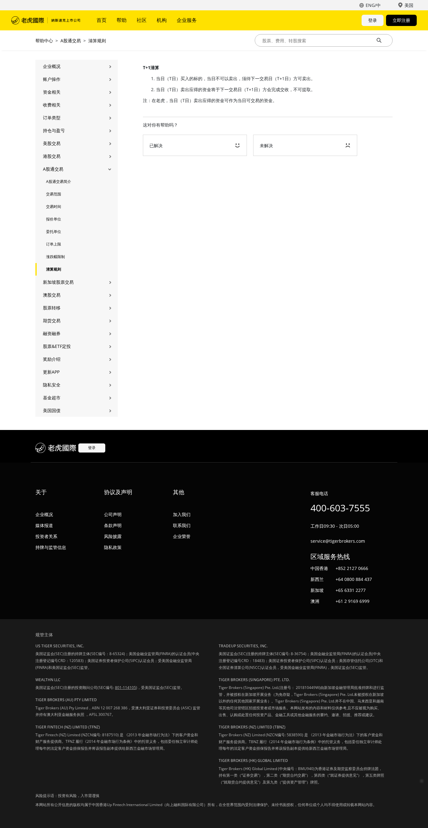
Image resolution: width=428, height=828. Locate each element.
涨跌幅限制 (55, 256)
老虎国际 (45, 20)
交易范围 (53, 194)
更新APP (51, 372)
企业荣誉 (182, 536)
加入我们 (182, 514)
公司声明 (113, 514)
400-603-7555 (340, 507)
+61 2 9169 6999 (352, 601)
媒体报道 (44, 525)
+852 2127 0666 (352, 568)
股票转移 (51, 308)
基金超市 (51, 398)
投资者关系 (46, 536)
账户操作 (51, 79)
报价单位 (53, 219)
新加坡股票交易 (58, 282)
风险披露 (113, 536)
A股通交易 (70, 41)
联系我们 (182, 525)
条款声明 (113, 525)
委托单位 (53, 231)
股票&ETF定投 (57, 346)
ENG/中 (373, 5)
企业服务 (187, 20)
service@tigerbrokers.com (338, 541)
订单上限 (53, 244)
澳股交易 (51, 295)
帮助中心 (44, 41)
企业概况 (51, 66)
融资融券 (51, 333)
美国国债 (51, 410)
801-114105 (125, 687)
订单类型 (51, 118)
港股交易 (51, 156)
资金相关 (51, 92)
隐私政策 (113, 547)
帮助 (122, 20)
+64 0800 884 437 (354, 579)
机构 (162, 20)
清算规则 (97, 41)
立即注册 (401, 20)
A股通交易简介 (58, 181)
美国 (409, 5)
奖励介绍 (51, 359)
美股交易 (51, 143)
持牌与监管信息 (50, 547)
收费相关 (51, 105)
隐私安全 (51, 385)
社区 (142, 20)
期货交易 (51, 320)
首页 (102, 20)
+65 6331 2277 (351, 590)
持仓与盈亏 (54, 130)
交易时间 (53, 206)
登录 (372, 20)
